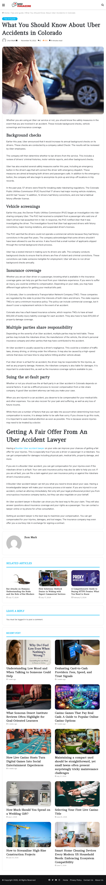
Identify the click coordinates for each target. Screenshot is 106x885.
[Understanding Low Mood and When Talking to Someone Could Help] (28, 652)
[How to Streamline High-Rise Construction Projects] (28, 834)
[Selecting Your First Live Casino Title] (77, 793)
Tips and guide (17, 13)
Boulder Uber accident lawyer (29, 448)
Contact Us (88, 880)
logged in (22, 619)
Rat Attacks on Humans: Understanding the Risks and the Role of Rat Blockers (20, 591)
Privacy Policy (76, 880)
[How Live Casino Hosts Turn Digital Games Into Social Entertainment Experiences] (28, 741)
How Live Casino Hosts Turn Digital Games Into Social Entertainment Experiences (25, 761)
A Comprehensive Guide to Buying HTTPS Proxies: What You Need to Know (85, 591)
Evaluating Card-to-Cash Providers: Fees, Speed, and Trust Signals (73, 672)
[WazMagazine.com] (21, 4)
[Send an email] (16, 40)
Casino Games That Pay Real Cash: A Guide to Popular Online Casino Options (76, 716)
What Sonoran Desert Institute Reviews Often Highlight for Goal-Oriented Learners (27, 716)
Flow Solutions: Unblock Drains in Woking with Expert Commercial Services (52, 591)
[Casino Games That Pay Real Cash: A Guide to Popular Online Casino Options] (77, 697)
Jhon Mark (30, 537)
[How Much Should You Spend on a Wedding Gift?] (28, 793)
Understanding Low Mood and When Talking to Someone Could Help (28, 672)
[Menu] (3, 6)
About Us (99, 880)
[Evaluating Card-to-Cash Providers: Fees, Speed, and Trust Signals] (77, 652)
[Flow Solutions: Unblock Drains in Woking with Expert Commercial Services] (53, 578)
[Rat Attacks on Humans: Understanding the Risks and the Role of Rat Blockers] (20, 578)
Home (6, 13)
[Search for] (102, 6)
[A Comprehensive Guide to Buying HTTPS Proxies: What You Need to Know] (85, 578)
